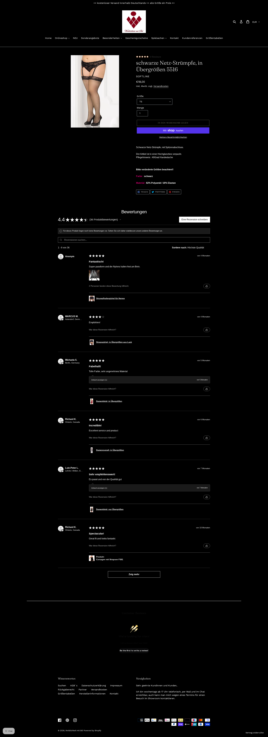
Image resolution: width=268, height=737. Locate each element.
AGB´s (73, 685)
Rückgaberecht (66, 689)
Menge (140, 107)
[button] (120, 219)
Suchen (62, 685)
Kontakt (114, 693)
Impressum (116, 685)
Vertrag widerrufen (255, 733)
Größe (140, 96)
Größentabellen (66, 693)
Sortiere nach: (179, 247)
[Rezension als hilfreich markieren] (206, 286)
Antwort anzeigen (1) (99, 380)
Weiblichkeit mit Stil (74, 730)
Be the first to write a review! (134, 650)
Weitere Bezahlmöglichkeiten (173, 137)
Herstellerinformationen (92, 693)
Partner (83, 689)
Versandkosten (160, 86)
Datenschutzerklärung (94, 685)
